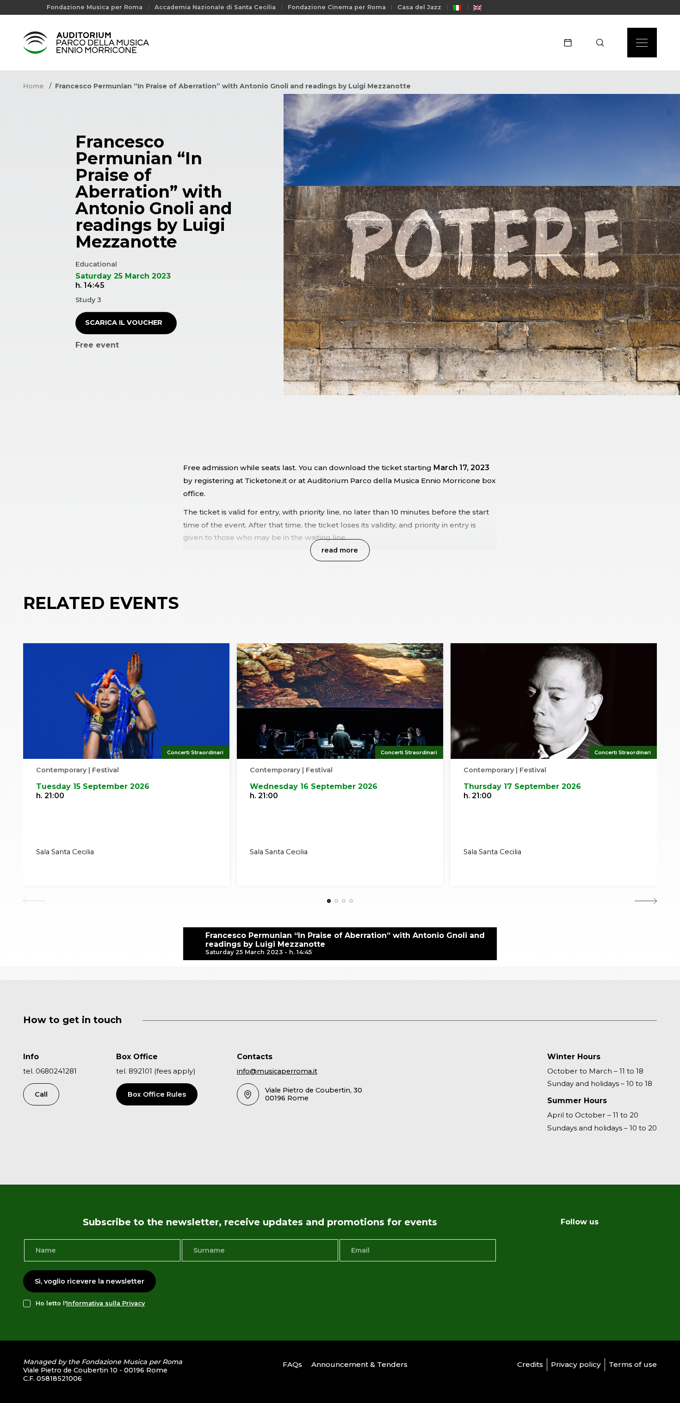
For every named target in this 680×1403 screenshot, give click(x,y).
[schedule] (571, 42)
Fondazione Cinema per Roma (337, 7)
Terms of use (633, 1364)
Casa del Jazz (419, 7)
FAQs (292, 1364)
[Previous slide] (34, 901)
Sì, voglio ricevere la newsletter (89, 1281)
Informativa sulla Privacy (105, 1303)
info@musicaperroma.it (277, 1071)
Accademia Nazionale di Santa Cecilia (215, 7)
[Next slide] (646, 901)
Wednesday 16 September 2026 (313, 786)
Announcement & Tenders (359, 1364)
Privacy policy (576, 1364)
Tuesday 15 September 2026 (92, 786)
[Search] (603, 42)
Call (41, 1094)
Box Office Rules (157, 1094)
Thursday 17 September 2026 (522, 786)
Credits (530, 1364)
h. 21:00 (50, 795)
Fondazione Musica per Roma (94, 7)
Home (33, 86)
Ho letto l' (90, 1303)
